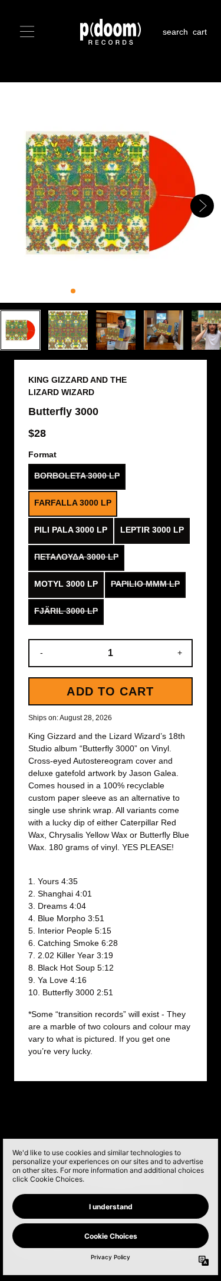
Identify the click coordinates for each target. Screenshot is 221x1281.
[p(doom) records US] (110, 32)
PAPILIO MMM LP (145, 583)
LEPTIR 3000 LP (152, 529)
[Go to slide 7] (129, 291)
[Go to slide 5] (110, 291)
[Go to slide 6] (120, 291)
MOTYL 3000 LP (66, 583)
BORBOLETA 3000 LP (77, 475)
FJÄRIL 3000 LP (66, 611)
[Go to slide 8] (139, 291)
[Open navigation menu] (27, 32)
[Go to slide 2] (82, 291)
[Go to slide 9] (148, 291)
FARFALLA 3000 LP (72, 502)
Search (175, 31)
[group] (20, 330)
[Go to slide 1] (73, 291)
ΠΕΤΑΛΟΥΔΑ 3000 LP (76, 556)
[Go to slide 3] (92, 291)
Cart (200, 31)
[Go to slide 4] (101, 291)
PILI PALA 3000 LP (70, 529)
